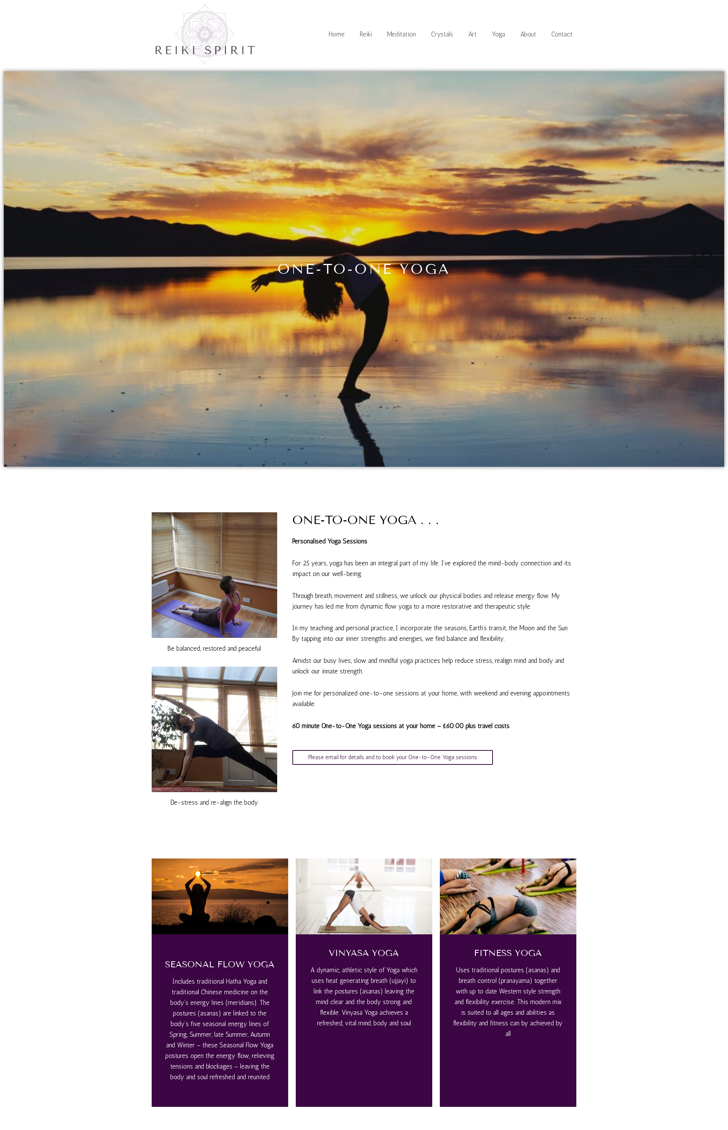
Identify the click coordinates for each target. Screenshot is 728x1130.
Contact (562, 34)
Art (472, 34)
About (528, 34)
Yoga (498, 34)
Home (337, 34)
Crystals (442, 34)
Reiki (366, 34)
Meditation (401, 34)
